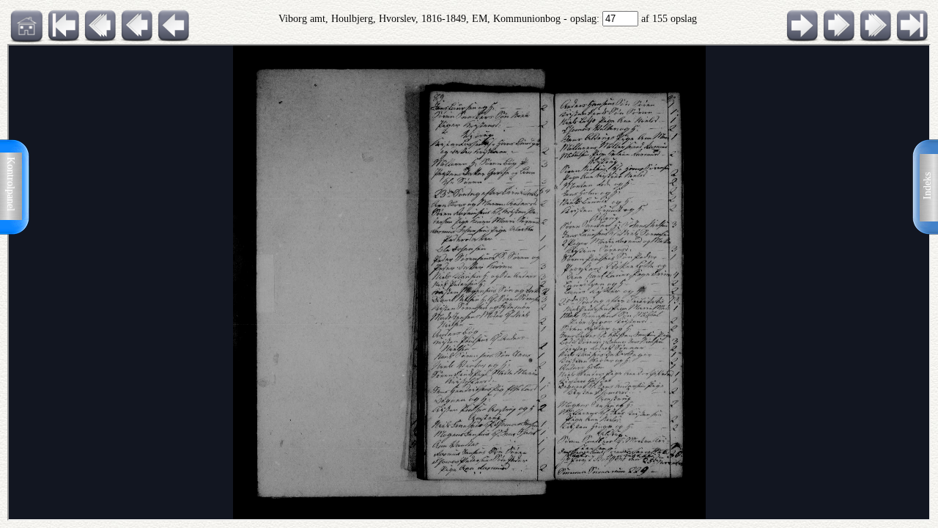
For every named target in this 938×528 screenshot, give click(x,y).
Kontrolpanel (10, 184)
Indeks (927, 185)
